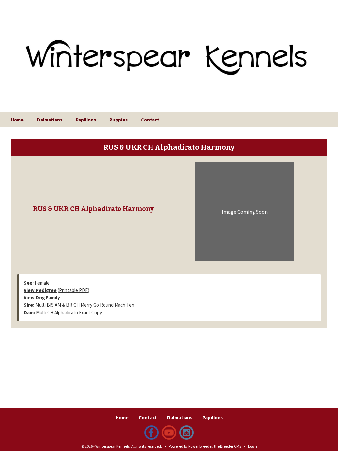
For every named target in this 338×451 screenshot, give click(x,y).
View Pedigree (40, 290)
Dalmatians (49, 120)
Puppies (118, 120)
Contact (150, 120)
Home (17, 120)
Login (252, 446)
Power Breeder (200, 446)
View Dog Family (42, 298)
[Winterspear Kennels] (169, 50)
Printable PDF (73, 290)
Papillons (86, 120)
